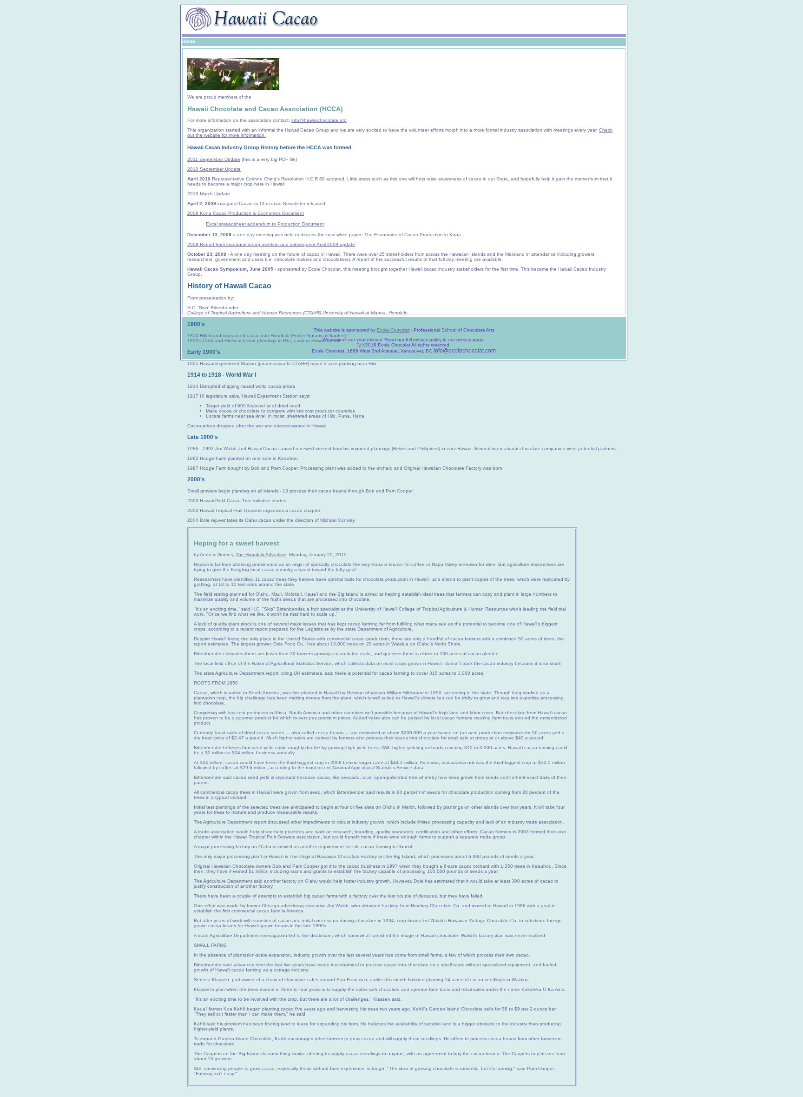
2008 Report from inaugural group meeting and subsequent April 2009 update (271, 244)
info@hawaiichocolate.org (319, 120)
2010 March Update (208, 193)
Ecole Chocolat (393, 329)
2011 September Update (213, 159)
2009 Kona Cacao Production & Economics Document (245, 213)
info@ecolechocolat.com (465, 350)
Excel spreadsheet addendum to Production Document (265, 223)
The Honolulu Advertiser (261, 554)
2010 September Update (214, 169)
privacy (463, 339)
